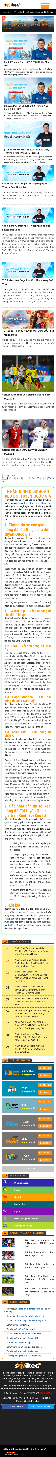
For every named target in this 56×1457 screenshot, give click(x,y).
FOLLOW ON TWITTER (40, 1406)
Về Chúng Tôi (8, 1449)
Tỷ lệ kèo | (18, 12)
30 (38, 478)
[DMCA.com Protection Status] (28, 1425)
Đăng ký (47, 1075)
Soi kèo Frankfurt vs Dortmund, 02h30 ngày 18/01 (39, 1279)
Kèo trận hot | (8, 12)
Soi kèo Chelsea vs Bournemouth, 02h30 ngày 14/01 (39, 1291)
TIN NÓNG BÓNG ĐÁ (19, 941)
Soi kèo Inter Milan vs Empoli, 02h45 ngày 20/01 (39, 1266)
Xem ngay (47, 1068)
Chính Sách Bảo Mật (21, 1449)
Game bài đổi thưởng (44, 12)
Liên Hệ (43, 1449)
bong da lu (36, 1385)
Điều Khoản (35, 1449)
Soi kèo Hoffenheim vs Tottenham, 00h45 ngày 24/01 (39, 1243)
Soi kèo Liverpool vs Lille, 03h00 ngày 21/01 (39, 1254)
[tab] (28, 38)
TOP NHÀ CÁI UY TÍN (20, 1060)
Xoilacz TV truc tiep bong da (29, 1309)
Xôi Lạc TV (22, 1316)
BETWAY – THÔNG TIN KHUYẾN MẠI (27, 1233)
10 (29, 478)
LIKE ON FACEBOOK (15, 1406)
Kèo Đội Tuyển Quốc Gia (37, 503)
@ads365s (46, 1393)
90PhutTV (22, 1329)
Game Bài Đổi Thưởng (11, 1454)
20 (33, 478)
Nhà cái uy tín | (29, 12)
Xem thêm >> (28, 1168)
